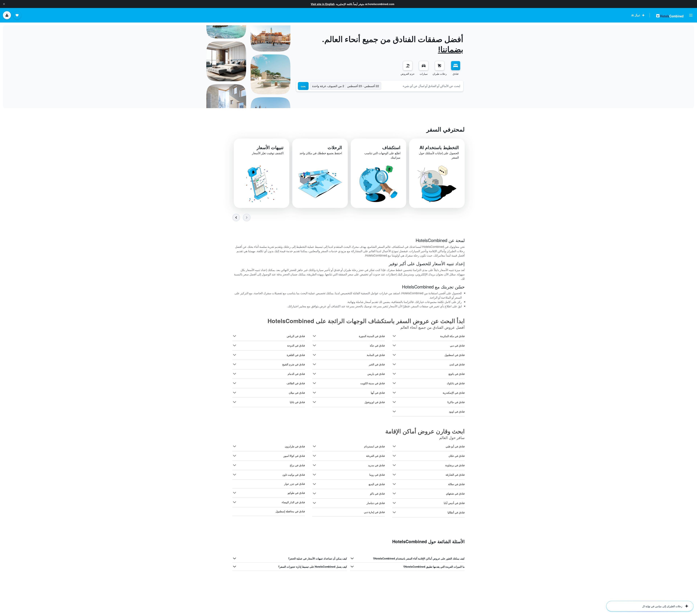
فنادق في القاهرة (296, 355)
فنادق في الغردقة (375, 456)
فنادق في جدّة (377, 345)
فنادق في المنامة (376, 355)
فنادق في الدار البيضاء (293, 502)
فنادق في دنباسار (376, 503)
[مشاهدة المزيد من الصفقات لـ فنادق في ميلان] (234, 392)
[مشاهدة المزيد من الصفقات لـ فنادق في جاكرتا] (394, 402)
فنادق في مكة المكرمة (452, 336)
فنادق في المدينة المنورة (372, 336)
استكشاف (391, 147)
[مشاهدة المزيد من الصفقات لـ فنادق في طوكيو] (234, 493)
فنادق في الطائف (296, 383)
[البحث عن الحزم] (407, 65)
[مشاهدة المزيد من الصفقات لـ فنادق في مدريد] (314, 465)
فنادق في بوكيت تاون (293, 474)
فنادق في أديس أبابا (454, 503)
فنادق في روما (377, 474)
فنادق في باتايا (297, 402)
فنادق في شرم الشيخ (293, 364)
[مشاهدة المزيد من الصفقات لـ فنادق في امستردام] (314, 446)
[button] (4, 4)
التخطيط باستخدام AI (439, 147)
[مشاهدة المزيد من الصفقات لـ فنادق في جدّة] (314, 345)
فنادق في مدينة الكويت (372, 383)
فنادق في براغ (297, 465)
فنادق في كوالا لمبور (294, 456)
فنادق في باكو (377, 493)
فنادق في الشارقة (455, 474)
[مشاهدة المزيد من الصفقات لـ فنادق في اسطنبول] (394, 355)
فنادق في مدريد (376, 465)
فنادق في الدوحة (296, 345)
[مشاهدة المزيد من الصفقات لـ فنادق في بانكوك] (394, 383)
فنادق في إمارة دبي (374, 512)
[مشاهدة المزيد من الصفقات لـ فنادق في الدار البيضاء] (234, 502)
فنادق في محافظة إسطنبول (290, 511)
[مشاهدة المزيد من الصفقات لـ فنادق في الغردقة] (314, 456)
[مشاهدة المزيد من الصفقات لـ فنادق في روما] (314, 474)
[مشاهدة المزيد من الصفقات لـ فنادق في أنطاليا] (394, 512)
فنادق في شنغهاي (455, 493)
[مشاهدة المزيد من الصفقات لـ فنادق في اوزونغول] (314, 402)
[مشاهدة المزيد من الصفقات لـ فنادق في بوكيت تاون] (234, 474)
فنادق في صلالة (456, 484)
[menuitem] (455, 68)
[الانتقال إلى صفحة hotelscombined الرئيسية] (670, 15)
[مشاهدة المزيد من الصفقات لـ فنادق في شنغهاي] (394, 493)
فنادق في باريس (376, 374)
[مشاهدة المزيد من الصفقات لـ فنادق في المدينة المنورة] (314, 336)
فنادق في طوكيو (296, 493)
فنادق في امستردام (374, 446)
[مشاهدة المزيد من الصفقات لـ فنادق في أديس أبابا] (394, 503)
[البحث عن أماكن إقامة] (455, 65)
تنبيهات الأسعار (270, 147)
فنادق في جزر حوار (294, 483)
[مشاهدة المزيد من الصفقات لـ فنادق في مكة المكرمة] (394, 336)
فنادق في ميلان (297, 392)
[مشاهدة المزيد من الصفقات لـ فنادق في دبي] (394, 345)
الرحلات (335, 147)
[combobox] (422, 85)
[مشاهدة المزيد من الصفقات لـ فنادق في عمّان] (394, 456)
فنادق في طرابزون (295, 446)
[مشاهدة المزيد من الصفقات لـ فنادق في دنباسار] (314, 503)
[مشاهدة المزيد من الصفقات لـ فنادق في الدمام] (234, 374)
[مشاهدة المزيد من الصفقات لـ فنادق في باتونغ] (394, 374)
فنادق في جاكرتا (456, 402)
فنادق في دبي (457, 345)
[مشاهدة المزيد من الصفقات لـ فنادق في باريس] (314, 374)
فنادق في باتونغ (457, 374)
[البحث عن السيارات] (423, 65)
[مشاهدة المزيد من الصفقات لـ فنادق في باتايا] (234, 402)
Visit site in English (323, 4)
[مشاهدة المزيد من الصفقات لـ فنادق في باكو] (314, 493)
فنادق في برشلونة (455, 465)
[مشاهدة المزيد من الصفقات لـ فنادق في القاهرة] (234, 355)
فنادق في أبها (378, 392)
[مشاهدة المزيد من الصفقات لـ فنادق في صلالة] (394, 484)
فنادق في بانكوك (456, 383)
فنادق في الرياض (296, 336)
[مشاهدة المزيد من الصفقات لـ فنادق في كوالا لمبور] (234, 456)
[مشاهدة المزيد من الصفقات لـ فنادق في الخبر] (314, 364)
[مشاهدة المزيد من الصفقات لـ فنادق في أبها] (314, 392)
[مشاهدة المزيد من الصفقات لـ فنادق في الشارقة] (394, 474)
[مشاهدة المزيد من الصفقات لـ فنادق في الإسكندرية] (394, 392)
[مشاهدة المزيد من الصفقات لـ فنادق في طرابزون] (234, 446)
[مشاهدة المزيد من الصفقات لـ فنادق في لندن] (394, 364)
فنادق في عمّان (457, 456)
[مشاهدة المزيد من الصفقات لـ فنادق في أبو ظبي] (394, 446)
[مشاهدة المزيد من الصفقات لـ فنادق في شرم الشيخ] (234, 364)
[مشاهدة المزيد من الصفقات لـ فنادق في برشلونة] (394, 465)
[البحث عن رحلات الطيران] (439, 65)
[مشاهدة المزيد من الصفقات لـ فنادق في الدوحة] (234, 345)
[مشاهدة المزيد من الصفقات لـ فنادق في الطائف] (234, 383)
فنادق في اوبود (457, 411)
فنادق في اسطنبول (455, 355)
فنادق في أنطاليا (456, 512)
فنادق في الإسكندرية (454, 392)
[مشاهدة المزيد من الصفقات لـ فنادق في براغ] (234, 465)
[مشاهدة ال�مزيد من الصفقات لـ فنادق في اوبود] (394, 411)
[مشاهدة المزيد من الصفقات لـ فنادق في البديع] (314, 484)
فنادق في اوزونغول (374, 402)
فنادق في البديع (377, 484)
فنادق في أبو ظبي (455, 446)
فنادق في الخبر (377, 364)
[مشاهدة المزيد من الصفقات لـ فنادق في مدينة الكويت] (314, 383)
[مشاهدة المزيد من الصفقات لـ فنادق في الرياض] (234, 336)
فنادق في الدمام (296, 374)
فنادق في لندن (457, 364)
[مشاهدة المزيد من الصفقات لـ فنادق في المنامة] (314, 355)
